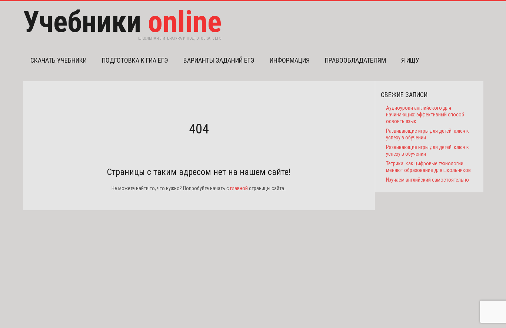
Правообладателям (355, 60)
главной (239, 188)
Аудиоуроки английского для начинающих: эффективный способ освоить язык (425, 114)
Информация (290, 60)
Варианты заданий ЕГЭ (218, 60)
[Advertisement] (199, 262)
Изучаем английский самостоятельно (427, 180)
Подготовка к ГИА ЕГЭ (135, 60)
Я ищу (410, 60)
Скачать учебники (58, 60)
